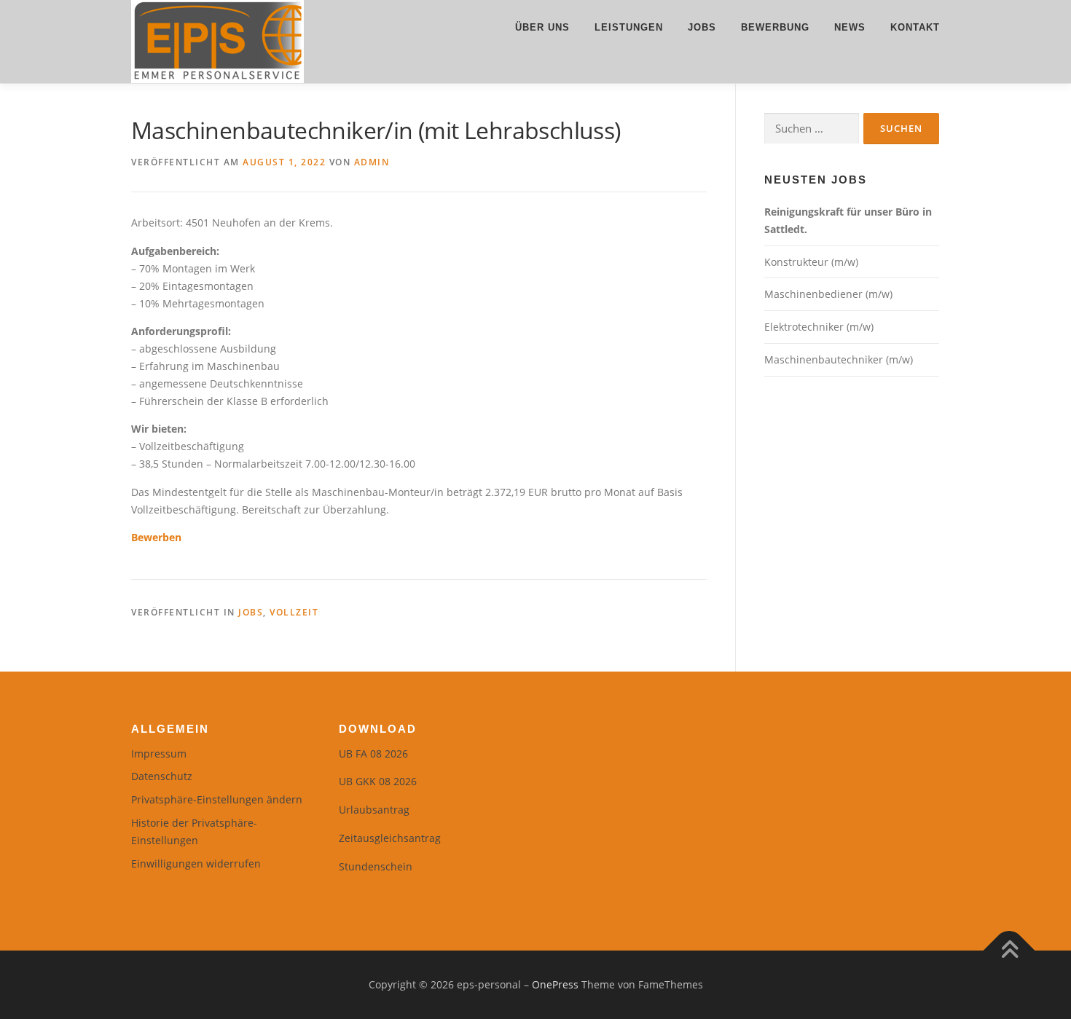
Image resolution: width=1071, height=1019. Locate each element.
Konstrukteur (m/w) (811, 262)
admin (372, 162)
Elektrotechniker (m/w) (819, 327)
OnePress (555, 984)
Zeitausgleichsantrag (390, 838)
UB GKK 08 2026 (378, 781)
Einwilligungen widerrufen (196, 863)
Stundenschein (375, 866)
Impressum (159, 753)
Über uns (542, 27)
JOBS (250, 612)
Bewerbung (775, 27)
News (850, 27)
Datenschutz (161, 776)
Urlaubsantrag (374, 810)
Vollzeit (294, 612)
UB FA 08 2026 (373, 753)
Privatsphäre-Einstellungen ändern (216, 799)
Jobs (702, 27)
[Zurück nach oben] (1009, 951)
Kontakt (915, 27)
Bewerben (156, 537)
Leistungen (629, 27)
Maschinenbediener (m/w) (828, 294)
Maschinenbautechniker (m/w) (838, 359)
